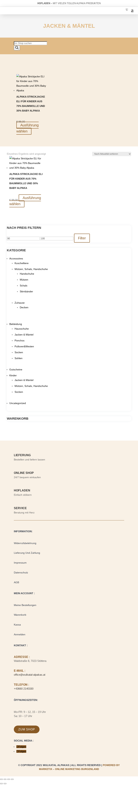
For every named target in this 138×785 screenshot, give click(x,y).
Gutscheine (15, 369)
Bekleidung (15, 324)
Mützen (24, 279)
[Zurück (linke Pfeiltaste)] (1, 783)
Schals (23, 285)
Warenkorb (20, 614)
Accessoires (16, 258)
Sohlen (18, 358)
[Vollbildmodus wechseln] (5, 779)
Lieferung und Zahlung (27, 552)
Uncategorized (17, 403)
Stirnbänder (26, 291)
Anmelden (19, 634)
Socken (19, 352)
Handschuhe (27, 273)
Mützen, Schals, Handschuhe (31, 269)
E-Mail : (19, 670)
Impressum (20, 562)
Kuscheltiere (22, 263)
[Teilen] (8, 779)
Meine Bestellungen (25, 605)
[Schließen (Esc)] (12, 779)
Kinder (13, 375)
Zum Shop (26, 729)
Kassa (17, 624)
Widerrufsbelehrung (25, 543)
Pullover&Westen (24, 346)
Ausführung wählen (27, 128)
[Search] (17, 47)
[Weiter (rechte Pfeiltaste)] (5, 783)
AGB (16, 582)
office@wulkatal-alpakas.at (29, 674)
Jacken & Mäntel (24, 334)
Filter (82, 238)
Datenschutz (21, 572)
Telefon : (21, 684)
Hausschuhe (22, 328)
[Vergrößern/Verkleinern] (1, 779)
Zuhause (20, 302)
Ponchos (19, 340)
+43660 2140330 (23, 688)
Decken (24, 307)
